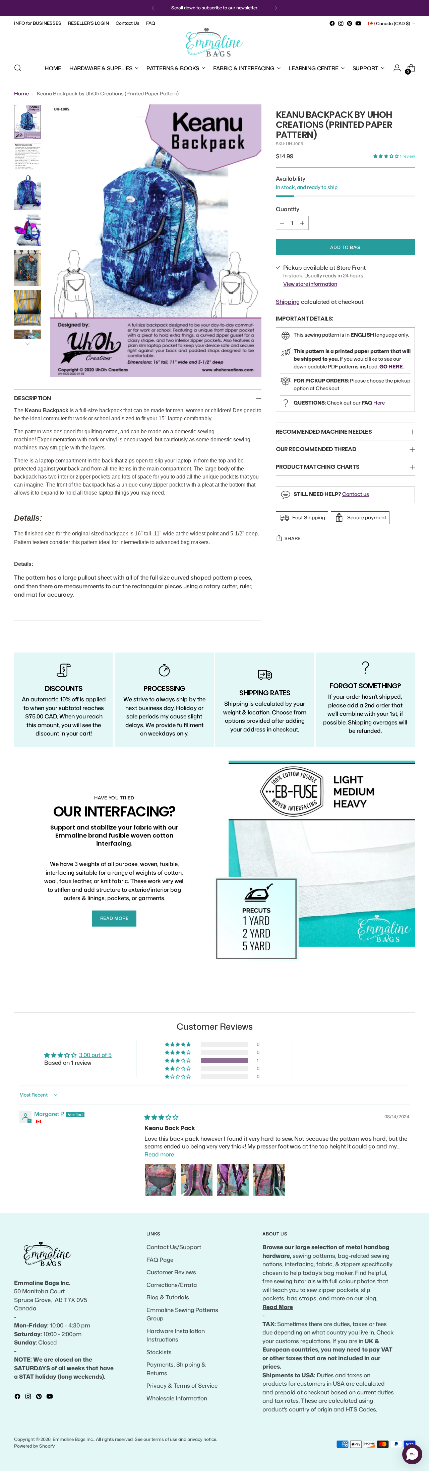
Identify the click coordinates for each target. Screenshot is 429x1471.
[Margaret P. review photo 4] (269, 1180)
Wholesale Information (176, 1398)
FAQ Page (159, 1260)
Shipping (288, 301)
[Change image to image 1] (27, 122)
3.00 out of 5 (95, 1055)
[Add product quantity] (302, 223)
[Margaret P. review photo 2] (197, 1180)
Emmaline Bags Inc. (73, 1439)
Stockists (159, 1352)
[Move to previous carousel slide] (394, 1000)
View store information (310, 283)
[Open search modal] (17, 68)
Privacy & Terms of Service (182, 1385)
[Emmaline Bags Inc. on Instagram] (341, 23)
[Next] (276, 8)
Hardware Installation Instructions (175, 1335)
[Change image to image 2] (27, 156)
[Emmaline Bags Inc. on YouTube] (358, 23)
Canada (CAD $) (393, 23)
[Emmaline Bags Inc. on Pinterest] (350, 23)
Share (293, 538)
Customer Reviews (171, 1272)
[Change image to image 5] (27, 268)
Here (379, 402)
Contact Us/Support (173, 1247)
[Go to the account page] (397, 68)
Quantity (287, 208)
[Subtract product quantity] (282, 223)
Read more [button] (159, 1154)
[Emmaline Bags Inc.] (214, 42)
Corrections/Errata (171, 1285)
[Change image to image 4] (27, 230)
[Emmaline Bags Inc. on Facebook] (332, 23)
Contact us (355, 494)
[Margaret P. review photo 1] (160, 1180)
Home (21, 93)
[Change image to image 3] (27, 192)
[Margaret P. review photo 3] (233, 1180)
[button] (386, 156)
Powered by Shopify (34, 1446)
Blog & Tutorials (167, 1297)
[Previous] (153, 8)
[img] (161, 1117)
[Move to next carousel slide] (409, 1000)
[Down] (27, 344)
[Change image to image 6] (27, 308)
